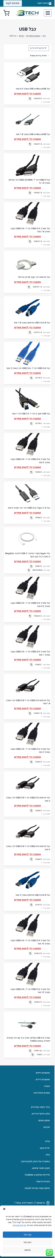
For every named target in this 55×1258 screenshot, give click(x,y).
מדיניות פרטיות (19, 1225)
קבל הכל (27, 1234)
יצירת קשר (45, 1148)
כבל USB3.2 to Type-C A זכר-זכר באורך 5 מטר (29, 507)
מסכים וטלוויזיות (42, 1093)
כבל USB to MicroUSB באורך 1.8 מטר (33, 134)
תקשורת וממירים (33, 36)
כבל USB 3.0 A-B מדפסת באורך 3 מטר (32, 895)
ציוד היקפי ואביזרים (40, 1107)
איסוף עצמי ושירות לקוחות (37, 1188)
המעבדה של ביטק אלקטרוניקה (35, 1161)
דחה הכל (27, 1242)
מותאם (28, 1250)
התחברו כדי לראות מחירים (27, 93)
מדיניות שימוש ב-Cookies (37, 1174)
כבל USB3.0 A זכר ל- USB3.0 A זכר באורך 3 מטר (28, 368)
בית (44, 36)
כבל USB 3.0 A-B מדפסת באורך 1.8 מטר (32, 322)
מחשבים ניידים (43, 1079)
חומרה (47, 1086)
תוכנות (46, 1127)
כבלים (21, 36)
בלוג (48, 1154)
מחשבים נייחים (43, 1073)
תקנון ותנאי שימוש (41, 1168)
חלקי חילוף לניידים (41, 1113)
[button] (4, 1209)
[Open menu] (48, 12)
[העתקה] (30, 98)
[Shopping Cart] (6, 13)
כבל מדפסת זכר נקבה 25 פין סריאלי (34, 277)
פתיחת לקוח (12, 3)
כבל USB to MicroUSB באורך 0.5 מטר (33, 88)
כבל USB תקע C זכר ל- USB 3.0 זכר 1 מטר (31, 413)
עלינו (47, 1141)
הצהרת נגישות (43, 1181)
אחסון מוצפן (44, 1120)
